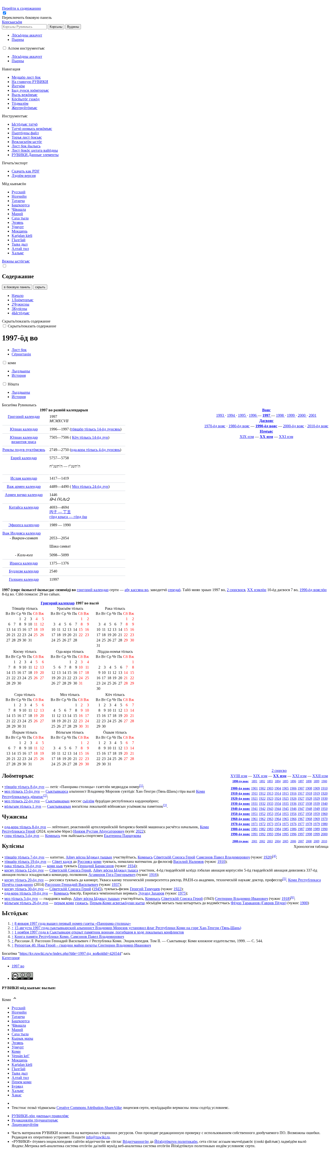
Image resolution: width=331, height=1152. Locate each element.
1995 (242, 415)
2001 (312, 415)
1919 (316, 793)
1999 (291, 415)
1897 (301, 781)
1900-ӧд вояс (240, 788)
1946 (293, 809)
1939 (316, 804)
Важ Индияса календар (21, 533)
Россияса (85, 861)
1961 (254, 819)
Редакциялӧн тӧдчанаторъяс (35, 1120)
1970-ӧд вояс (214, 426)
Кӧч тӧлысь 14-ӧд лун (90, 437)
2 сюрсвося (236, 590)
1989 (316, 829)
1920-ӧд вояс (240, 798)
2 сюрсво (279, 770)
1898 (309, 781)
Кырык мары (22, 1038)
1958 (308, 814)
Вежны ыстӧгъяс (16, 261)
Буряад (17, 1086)
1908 (308, 788)
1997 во (18, 966)
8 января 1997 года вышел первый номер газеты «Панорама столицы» (73, 923)
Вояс (266, 410)
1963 (270, 819)
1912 (262, 793)
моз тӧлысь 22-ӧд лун (22, 801)
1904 (277, 788)
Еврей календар (24, 458)
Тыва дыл (20, 1073)
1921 (254, 798)
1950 (324, 809)
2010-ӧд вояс (317, 426)
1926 (293, 798)
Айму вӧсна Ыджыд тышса (115, 870)
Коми (16, 1051)
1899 (316, 781)
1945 (285, 809)
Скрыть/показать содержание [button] (26, 321)
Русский (18, 1008)
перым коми (64, 903)
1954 (277, 814)
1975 (285, 824)
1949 (316, 809)
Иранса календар (24, 563)
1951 (254, 814)
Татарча (18, 1017)
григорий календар (93, 590)
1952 (262, 814)
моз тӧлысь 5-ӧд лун (21, 898)
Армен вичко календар (24, 495)
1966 (293, 819)
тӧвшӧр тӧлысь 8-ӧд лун (24, 787)
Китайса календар (24, 507)
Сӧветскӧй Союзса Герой (174, 857)
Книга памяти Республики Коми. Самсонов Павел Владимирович (69, 936)
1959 (316, 814)
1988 (308, 829)
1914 (277, 793)
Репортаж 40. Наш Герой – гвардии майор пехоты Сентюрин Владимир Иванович (83, 945)
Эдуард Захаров (151, 893)
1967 (301, 819)
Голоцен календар (24, 579)
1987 (301, 829)
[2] (45, 795)
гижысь (81, 903)
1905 (285, 788)
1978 (308, 824)
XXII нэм (320, 776)
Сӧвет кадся (62, 861)
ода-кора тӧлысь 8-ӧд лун (25, 827)
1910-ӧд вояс (240, 793)
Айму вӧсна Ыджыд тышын (89, 857)
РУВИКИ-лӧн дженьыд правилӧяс (40, 1116)
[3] (165, 805)
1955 (285, 814)
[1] (141, 785)
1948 (308, 809)
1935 (285, 804)
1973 (270, 824)
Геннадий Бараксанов (96, 866)
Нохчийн (19, 1012)
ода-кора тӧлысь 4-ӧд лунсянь (95, 450)
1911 (254, 793)
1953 (270, 814)
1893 (270, 781)
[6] (292, 897)
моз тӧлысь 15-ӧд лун (22, 791)
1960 (324, 814)
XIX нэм (247, 437)
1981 (254, 829)
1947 (301, 809)
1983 (270, 829)
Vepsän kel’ (21, 1056)
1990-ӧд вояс (266, 426)
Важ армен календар (24, 486)
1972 (262, 824)
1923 (270, 798)
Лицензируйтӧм (25, 1124)
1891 (254, 781)
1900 (324, 781)
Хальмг (18, 1091)
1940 (324, 804)
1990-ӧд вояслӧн (313, 590)
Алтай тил (20, 1078)
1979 (316, 824)
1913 (270, 793)
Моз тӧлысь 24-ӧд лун (90, 486)
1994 (231, 415)
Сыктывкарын (58, 801)
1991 (254, 834)
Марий (17, 1030)
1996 (253, 415)
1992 (262, 834)
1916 (293, 793)
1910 (324, 788)
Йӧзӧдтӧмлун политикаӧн (175, 1141)
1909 (316, 788)
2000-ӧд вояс (293, 426)
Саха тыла (20, 1034)
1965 (285, 819)
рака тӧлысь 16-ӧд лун (22, 866)
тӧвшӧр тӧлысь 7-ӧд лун (24, 857)
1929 (316, 798)
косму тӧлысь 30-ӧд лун (24, 889)
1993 (220, 415)
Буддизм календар (24, 571)
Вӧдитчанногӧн (136, 1141)
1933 (270, 804)
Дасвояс (266, 421)
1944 (277, 809)
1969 (316, 819)
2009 (316, 841)
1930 (324, 798)
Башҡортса (21, 1021)
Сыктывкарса (57, 791)
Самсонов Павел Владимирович (223, 857)
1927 (301, 798)
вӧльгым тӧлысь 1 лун (22, 806)
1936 (293, 804)
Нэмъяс (266, 431)
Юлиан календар (24, 429)
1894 (278, 781)
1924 (277, 798)
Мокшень (19, 1060)
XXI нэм (286, 437)
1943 (270, 809)
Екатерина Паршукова (122, 836)
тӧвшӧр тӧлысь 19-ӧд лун (25, 861)
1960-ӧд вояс (240, 819)
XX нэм (266, 437)
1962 (262, 819)
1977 (301, 824)
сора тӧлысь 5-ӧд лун (21, 836)
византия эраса (23, 442)
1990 (324, 829)
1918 (308, 793)
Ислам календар (23, 478)
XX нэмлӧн (256, 590)
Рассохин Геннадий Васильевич (71, 884)
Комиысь (52, 836)
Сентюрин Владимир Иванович (241, 898)
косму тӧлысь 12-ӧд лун (24, 870)
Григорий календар (24, 416)
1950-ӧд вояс (240, 814)
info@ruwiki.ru (98, 1137)
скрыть (40, 287)
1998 (280, 415)
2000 (302, 415)
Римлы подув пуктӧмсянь (23, 450)
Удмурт (18, 1047)
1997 (266, 415)
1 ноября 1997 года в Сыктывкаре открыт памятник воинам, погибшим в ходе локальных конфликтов (99, 932)
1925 (285, 798)
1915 (285, 793)
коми (97, 861)
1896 (293, 781)
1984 (277, 829)
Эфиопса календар (23, 525)
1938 (308, 804)
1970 (324, 819)
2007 (301, 841)
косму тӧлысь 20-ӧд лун (24, 880)
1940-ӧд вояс (240, 809)
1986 (293, 829)
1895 (285, 781)
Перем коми (22, 1082)
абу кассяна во (136, 590)
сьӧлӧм (88, 801)
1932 (262, 804)
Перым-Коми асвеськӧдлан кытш (117, 903)
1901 (254, 788)
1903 (270, 788)
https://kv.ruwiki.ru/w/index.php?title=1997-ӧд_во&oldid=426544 (70, 953)
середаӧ (174, 590)
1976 (293, 824)
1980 (324, 824)
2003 (270, 841)
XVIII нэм (238, 776)
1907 (301, 788)
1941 (254, 809)
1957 (301, 814)
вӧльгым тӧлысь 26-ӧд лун (26, 903)
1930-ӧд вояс (240, 804)
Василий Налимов (188, 861)
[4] (274, 856)
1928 (308, 798)
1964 (277, 819)
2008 (309, 841)
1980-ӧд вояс (239, 426)
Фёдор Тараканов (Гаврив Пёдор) (258, 903)
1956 (293, 814)
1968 (308, 819)
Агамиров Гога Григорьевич (111, 875)
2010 (324, 841)
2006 (293, 841)
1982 (262, 829)
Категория (10, 958)
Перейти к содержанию (21, 8)
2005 (285, 841)
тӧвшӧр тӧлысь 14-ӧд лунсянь (95, 429)
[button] (27, 17)
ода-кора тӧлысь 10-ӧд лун (26, 893)
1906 (293, 788)
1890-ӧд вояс (240, 781)
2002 (262, 841)
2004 (278, 841)
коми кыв (55, 866)
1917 (301, 793)
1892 (262, 781)
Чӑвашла (19, 1025)
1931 (254, 804)
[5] (284, 879)
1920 (324, 793)
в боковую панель (17, 287)
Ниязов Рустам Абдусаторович (98, 831)
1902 (262, 788)
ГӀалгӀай (18, 1069)
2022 (139, 831)
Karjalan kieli (22, 1064)
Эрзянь (17, 1043)
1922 (262, 798)
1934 (277, 804)
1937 (301, 804)
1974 (277, 824)
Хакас (17, 1095)
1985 (285, 829)
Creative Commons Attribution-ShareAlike (89, 1108)
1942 (262, 809)
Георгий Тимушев (145, 889)
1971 (254, 824)
